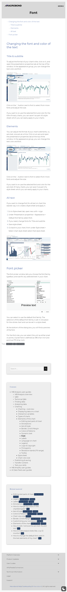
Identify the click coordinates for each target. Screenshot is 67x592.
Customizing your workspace (28, 521)
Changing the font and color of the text (24, 22)
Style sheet (22, 455)
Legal (9, 576)
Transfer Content (21, 463)
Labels (23, 438)
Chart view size (24, 458)
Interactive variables (26, 414)
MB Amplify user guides (21, 468)
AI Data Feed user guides (22, 470)
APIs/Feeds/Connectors (15, 567)
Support (9, 580)
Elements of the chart (26, 419)
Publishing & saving (23, 460)
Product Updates (13, 559)
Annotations (26, 424)
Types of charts (24, 416)
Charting (18, 407)
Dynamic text (26, 433)
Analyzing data (21, 404)
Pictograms (26, 448)
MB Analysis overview (23, 394)
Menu (61, 6)
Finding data (20, 402)
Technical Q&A (20, 399)
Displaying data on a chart (28, 411)
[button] (63, 588)
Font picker (13, 35)
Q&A (16, 397)
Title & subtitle (16, 25)
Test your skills (20, 465)
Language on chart (29, 441)
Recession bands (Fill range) (32, 451)
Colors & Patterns (28, 431)
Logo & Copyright (28, 446)
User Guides (11, 563)
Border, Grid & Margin (30, 429)
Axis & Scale (26, 426)
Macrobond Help (16, 586)
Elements (14, 28)
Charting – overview (26, 409)
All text (13, 31)
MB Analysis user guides (21, 392)
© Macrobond (37, 586)
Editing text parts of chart (31, 421)
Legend (24, 443)
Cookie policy (26, 586)
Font (23, 436)
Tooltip (24, 453)
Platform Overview (13, 555)
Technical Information (14, 572)
